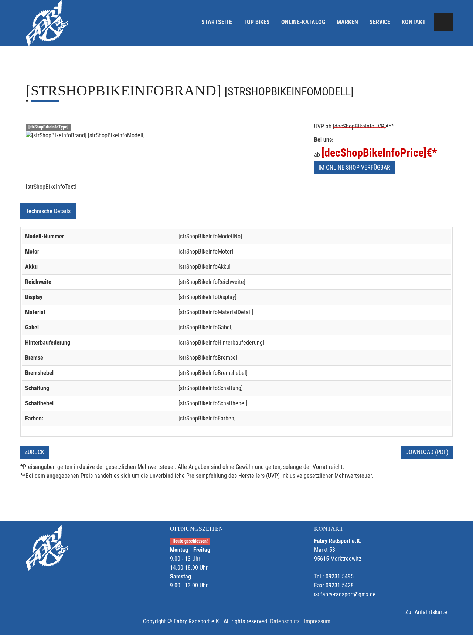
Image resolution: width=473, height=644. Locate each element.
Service (380, 22)
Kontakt (414, 22)
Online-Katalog (303, 22)
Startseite (216, 22)
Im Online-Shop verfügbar (354, 167)
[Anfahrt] (443, 22)
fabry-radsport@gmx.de (348, 594)
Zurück (34, 452)
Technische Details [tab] (48, 211)
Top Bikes (257, 22)
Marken (347, 22)
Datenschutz (285, 621)
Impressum (317, 621)
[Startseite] (47, 23)
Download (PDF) (426, 452)
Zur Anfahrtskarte (426, 612)
